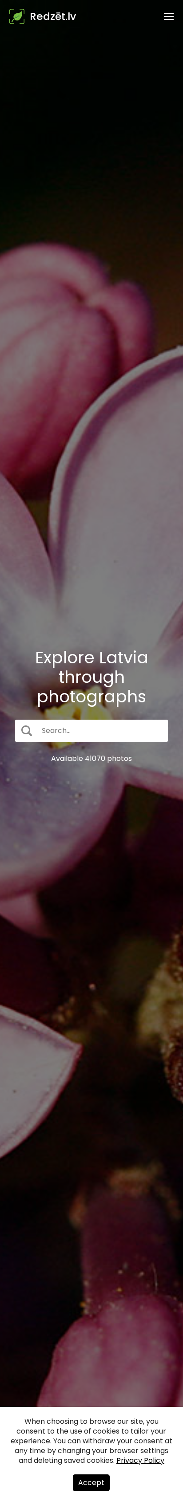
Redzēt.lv (53, 16)
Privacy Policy (140, 1460)
